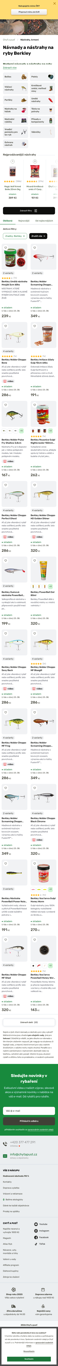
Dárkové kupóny (10, 1271)
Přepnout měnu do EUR (29, 12)
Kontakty (7, 1182)
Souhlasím (29, 1359)
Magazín (7, 1238)
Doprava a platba (11, 1187)
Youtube (42, 1224)
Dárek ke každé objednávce (16, 1205)
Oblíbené (7, 220)
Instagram (42, 1231)
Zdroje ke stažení (11, 1277)
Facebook (42, 1237)
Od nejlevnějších (44, 220)
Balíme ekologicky (14, 1199)
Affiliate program (11, 1265)
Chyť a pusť (9, 39)
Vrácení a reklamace (12, 1193)
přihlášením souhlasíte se (28, 1130)
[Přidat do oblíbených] (5, 248)
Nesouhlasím (29, 1351)
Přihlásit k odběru (29, 1121)
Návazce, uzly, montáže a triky (10, 1251)
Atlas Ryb (7, 1244)
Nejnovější (24, 220)
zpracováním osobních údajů (41, 1130)
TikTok (42, 1244)
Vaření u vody (9, 1259)
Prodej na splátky (11, 1211)
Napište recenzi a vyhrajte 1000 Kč (11, 1230)
